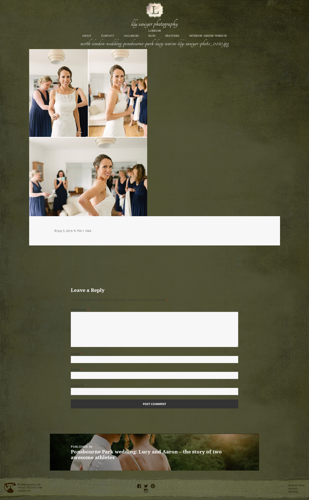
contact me (24, 490)
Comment (80, 310)
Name (76, 354)
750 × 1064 (84, 231)
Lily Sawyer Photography (154, 23)
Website (77, 386)
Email (77, 370)
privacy (292, 488)
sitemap (293, 491)
